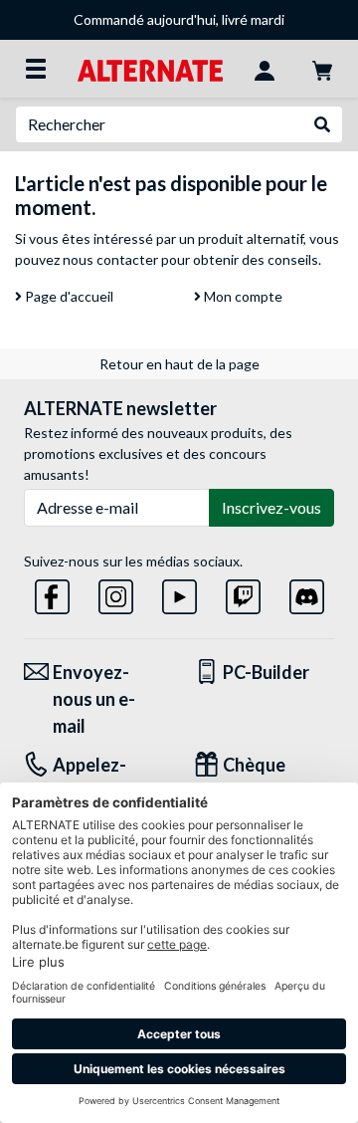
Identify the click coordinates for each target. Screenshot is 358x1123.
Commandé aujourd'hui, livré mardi (179, 19)
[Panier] (322, 69)
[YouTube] (179, 592)
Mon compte (241, 296)
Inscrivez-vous (271, 507)
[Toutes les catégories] (36, 69)
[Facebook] (52, 592)
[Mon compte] (264, 69)
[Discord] (306, 592)
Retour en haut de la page (179, 363)
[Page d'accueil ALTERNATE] (150, 68)
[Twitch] (243, 592)
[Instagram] (115, 592)
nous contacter (110, 259)
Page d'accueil (67, 296)
